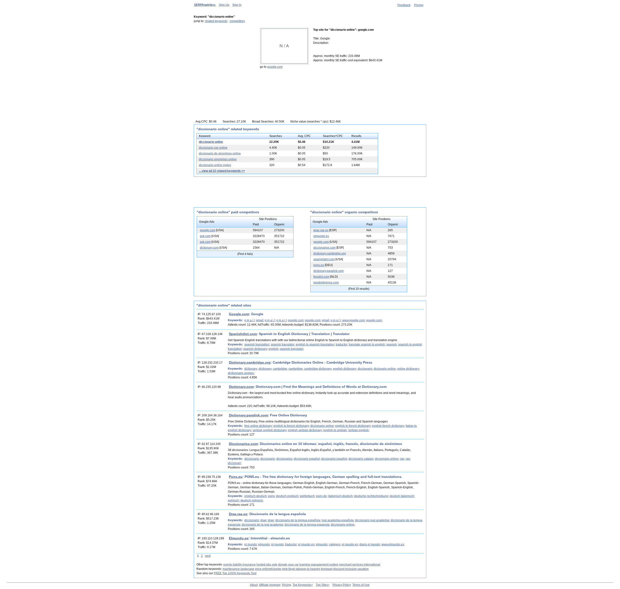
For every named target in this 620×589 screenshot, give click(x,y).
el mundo (250, 544)
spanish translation (256, 344)
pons (271, 496)
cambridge (280, 368)
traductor (341, 344)
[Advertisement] (224, 58)
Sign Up (224, 5)
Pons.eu (235, 477)
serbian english (358, 430)
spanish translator (282, 344)
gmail (259, 320)
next (207, 556)
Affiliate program (269, 585)
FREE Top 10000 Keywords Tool (235, 573)
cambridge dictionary (318, 368)
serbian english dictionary (270, 430)
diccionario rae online (213, 147)
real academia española (338, 520)
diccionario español (307, 458)
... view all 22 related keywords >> (222, 171)
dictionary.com (209, 247)
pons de (321, 496)
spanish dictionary (255, 349)
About (254, 585)
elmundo (264, 544)
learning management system (318, 564)
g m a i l (249, 320)
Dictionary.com (241, 387)
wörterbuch (307, 496)
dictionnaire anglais (241, 373)
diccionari (234, 463)
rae (402, 458)
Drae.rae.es (238, 514)
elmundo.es (321, 236)
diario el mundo (369, 544)
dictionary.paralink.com (328, 271)
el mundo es (306, 544)
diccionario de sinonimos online (220, 153)
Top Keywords (302, 585)
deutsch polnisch (251, 500)
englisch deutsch (255, 496)
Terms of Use (361, 585)
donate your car (288, 564)
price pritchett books (268, 569)
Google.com (239, 314)
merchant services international (359, 564)
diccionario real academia (372, 520)
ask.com (205, 236)
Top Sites (322, 585)
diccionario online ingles (215, 165)
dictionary (250, 368)
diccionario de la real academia (262, 524)
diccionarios (284, 458)
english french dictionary (388, 426)
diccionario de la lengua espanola (307, 524)
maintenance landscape (238, 569)
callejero (334, 544)
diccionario (365, 368)
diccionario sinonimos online (218, 159)
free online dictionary (258, 426)
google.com (275, 67)
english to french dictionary (291, 426)
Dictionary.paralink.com (248, 415)
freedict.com (321, 276)
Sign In (236, 5)
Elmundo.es (238, 538)
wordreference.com (326, 282)
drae (263, 520)
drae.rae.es (320, 230)
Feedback (404, 5)
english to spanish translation (315, 344)
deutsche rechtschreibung (371, 496)
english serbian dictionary (305, 430)
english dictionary (344, 368)
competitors (237, 21)
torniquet (327, 569)
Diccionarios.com (243, 444)
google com (295, 320)
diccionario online (211, 142)
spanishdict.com (324, 259)
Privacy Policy (342, 585)
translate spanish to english (367, 344)
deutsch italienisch (402, 496)
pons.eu (318, 265)
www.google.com (353, 320)
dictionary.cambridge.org (329, 253)
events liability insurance (239, 564)
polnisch (233, 500)
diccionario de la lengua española (297, 520)
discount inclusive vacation (351, 569)
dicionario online (385, 368)
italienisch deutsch (340, 496)
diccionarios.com (324, 247)
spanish (391, 344)
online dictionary (408, 368)
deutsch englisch (287, 496)
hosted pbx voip (266, 564)
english (273, 349)
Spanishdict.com (243, 334)
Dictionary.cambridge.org (250, 362)
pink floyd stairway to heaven (301, 569)
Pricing (418, 5)
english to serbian (335, 430)
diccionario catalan (361, 458)
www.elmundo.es (392, 544)
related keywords (216, 21)
